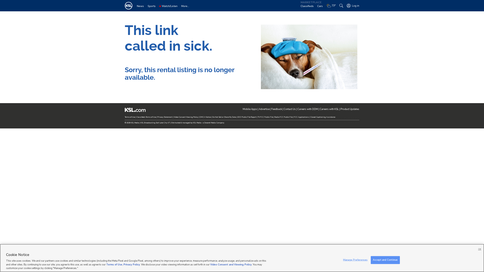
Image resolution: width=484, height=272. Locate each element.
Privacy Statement (164, 117)
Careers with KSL (329, 109)
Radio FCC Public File (283, 117)
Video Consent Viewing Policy (186, 117)
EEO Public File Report (246, 117)
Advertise (264, 109)
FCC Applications (301, 117)
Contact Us (290, 109)
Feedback (276, 109)
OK (479, 249)
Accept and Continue (385, 260)
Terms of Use (130, 117)
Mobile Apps (250, 109)
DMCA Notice (205, 117)
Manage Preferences (355, 260)
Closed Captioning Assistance (322, 117)
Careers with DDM (307, 109)
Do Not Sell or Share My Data (224, 117)
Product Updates (350, 109)
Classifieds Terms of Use (146, 117)
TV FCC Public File (265, 117)
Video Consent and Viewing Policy (231, 264)
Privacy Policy (131, 264)
